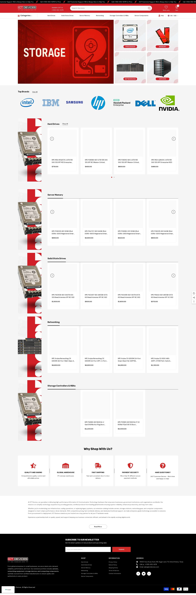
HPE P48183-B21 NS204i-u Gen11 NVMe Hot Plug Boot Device (94, 423)
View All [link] (34, 92)
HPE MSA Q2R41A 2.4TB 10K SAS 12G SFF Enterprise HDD (161, 161)
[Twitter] (149, 574)
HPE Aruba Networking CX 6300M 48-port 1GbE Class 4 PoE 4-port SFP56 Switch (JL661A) (63, 359)
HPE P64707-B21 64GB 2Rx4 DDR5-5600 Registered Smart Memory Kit (96, 232)
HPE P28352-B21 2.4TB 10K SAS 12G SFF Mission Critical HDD (128, 161)
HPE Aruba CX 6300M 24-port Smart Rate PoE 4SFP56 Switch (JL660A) (129, 359)
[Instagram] (144, 574)
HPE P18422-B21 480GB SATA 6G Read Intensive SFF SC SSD (162, 296)
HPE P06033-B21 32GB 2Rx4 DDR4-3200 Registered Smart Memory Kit (63, 232)
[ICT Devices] (74, 103)
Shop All (65, 124)
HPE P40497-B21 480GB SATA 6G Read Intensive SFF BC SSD (96, 296)
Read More (98, 527)
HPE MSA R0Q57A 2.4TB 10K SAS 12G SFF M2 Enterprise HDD (62, 161)
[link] (161, 15)
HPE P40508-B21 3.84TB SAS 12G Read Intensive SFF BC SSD (63, 296)
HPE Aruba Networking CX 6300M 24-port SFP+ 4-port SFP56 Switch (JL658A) (95, 359)
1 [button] (111, 177)
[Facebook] (138, 574)
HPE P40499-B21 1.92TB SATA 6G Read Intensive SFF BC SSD (129, 296)
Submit (121, 549)
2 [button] (114, 177)
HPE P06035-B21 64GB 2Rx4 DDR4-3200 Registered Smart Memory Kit (162, 232)
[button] (52, 139)
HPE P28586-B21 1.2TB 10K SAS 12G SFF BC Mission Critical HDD (96, 161)
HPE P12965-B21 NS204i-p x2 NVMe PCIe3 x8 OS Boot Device (129, 423)
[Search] (111, 8)
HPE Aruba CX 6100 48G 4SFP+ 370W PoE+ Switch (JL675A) (160, 359)
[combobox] (108, 8)
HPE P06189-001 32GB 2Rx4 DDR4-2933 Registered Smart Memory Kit (129, 232)
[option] (27, 103)
